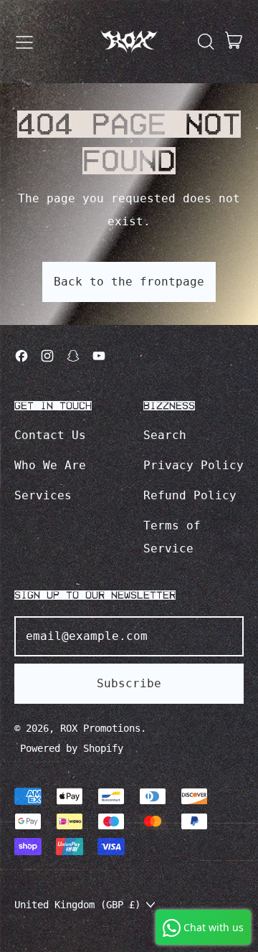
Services (43, 495)
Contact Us (50, 435)
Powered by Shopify (71, 748)
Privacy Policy (193, 465)
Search (164, 435)
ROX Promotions (100, 728)
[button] (205, 42)
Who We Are (50, 465)
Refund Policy (189, 495)
